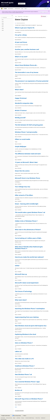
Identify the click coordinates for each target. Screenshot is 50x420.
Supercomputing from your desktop (27, 317)
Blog (14, 417)
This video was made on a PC (24, 359)
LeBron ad (18, 351)
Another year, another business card (27, 49)
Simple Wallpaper (20, 146)
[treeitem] (6, 19)
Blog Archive (20, 16)
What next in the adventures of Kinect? (28, 229)
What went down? (21, 300)
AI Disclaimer (3, 417)
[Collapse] (12, 15)
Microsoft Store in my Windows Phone (27, 178)
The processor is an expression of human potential (31, 81)
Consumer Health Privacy (29, 417)
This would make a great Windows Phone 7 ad (30, 212)
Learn (16, 16)
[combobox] (6, 17)
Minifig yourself (20, 118)
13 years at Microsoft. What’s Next (26, 162)
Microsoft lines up (21, 274)
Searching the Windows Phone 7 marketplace (30, 308)
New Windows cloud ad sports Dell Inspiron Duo (30, 326)
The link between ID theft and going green (29, 125)
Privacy (22, 417)
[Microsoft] (1, 8)
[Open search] (45, 8)
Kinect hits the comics (22, 171)
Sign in (48, 8)
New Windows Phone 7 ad (23, 374)
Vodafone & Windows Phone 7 (25, 366)
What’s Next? (19, 89)
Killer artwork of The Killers (24, 195)
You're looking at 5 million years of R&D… (28, 238)
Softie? (17, 265)
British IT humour (21, 110)
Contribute (18, 417)
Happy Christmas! (21, 98)
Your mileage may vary (22, 187)
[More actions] (47, 16)
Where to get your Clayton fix (24, 28)
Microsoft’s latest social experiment (27, 283)
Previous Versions (9, 417)
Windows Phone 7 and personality (26, 132)
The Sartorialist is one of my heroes (26, 72)
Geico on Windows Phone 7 (24, 343)
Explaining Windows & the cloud (25, 334)
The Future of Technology (23, 291)
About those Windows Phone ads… (26, 65)
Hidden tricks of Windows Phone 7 (26, 221)
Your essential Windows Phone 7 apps (27, 382)
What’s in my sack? (21, 57)
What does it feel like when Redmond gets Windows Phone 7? (29, 247)
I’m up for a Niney (21, 35)
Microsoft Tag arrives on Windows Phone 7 (29, 399)
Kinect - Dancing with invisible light (26, 204)
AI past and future (21, 42)
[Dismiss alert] (48, 2)
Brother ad (18, 390)
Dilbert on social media (22, 139)
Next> (16, 407)
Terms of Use (38, 417)
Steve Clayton (25, 16)
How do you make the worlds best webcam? (29, 257)
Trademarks (43, 417)
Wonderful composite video (24, 103)
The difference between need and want (28, 154)
